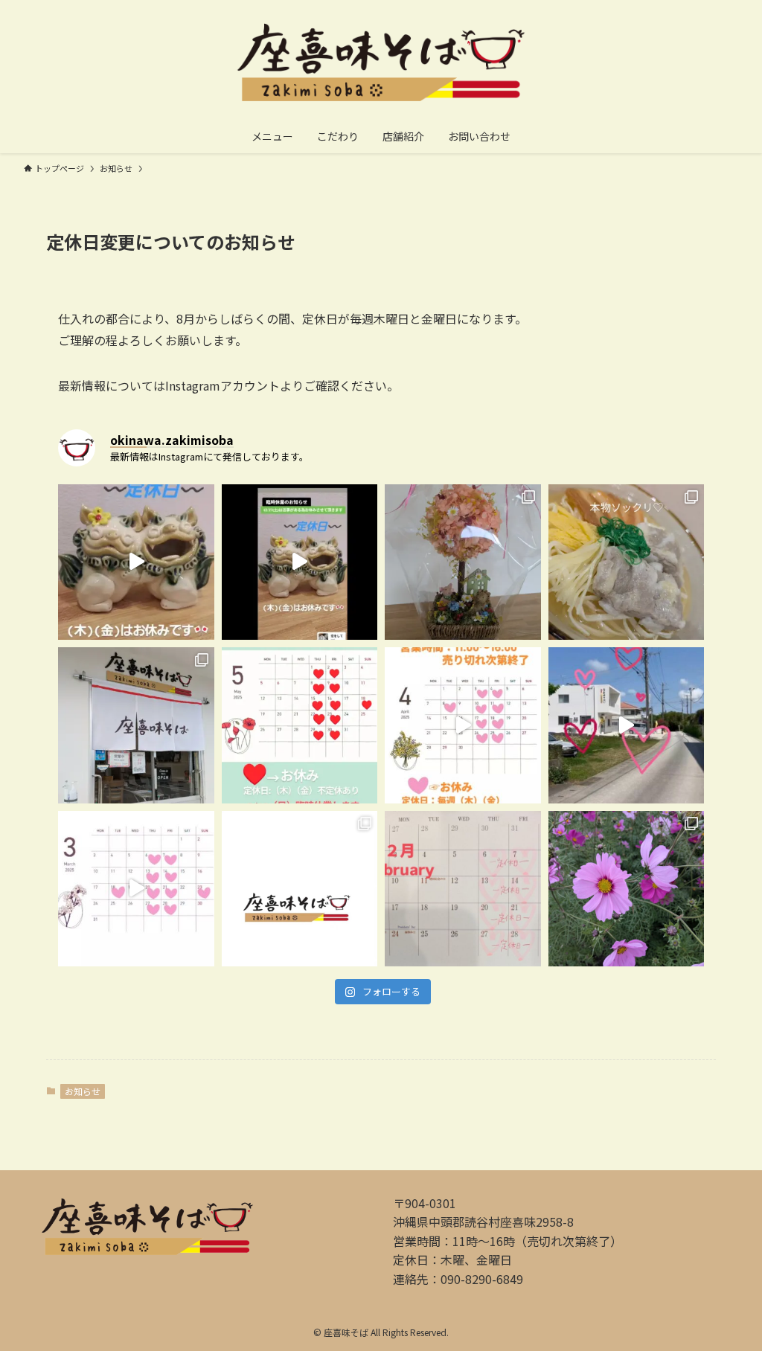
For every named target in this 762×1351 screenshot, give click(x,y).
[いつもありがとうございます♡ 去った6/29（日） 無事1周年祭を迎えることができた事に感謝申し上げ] (626, 562)
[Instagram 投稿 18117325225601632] (136, 562)
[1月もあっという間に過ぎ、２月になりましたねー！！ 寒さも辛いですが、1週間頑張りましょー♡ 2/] (463, 889)
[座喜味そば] (381, 62)
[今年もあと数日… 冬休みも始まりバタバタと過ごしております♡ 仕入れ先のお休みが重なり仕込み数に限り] (300, 562)
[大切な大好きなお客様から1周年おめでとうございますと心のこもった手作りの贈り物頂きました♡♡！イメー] (463, 562)
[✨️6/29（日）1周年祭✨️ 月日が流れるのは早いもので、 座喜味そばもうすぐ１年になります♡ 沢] (136, 725)
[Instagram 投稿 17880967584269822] (463, 725)
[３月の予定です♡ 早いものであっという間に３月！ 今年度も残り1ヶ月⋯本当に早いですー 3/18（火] (136, 889)
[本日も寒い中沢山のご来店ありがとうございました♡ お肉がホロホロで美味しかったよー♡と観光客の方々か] (300, 889)
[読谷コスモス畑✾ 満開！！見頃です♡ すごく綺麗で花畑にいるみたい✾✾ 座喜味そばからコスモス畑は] (626, 889)
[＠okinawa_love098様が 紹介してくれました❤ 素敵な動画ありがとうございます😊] (626, 725)
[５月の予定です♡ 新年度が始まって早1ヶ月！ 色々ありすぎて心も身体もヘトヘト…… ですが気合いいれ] (300, 725)
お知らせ (82, 1091)
